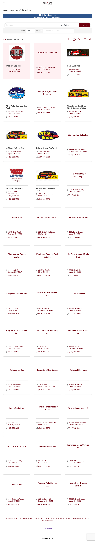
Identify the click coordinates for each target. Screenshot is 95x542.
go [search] (86, 25)
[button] (4, 39)
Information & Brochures (80, 518)
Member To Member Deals (46, 518)
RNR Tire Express (13, 66)
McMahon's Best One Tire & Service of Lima (76, 107)
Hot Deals (33, 518)
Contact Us (68, 518)
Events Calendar (24, 518)
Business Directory (11, 518)
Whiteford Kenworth (14, 188)
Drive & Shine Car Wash (46, 148)
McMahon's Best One (15, 148)
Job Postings (60, 518)
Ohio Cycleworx (74, 66)
